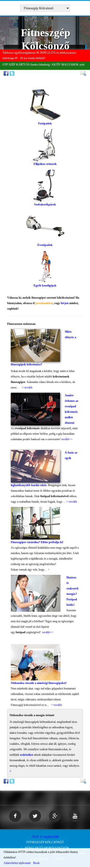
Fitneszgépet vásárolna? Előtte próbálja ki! (37, 542)
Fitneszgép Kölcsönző (45, 842)
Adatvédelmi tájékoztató (17, 863)
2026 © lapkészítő (45, 837)
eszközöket (26, 754)
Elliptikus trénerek (45, 164)
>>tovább (26, 387)
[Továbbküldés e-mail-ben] (82, 73)
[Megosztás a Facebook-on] (7, 73)
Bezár (36, 863)
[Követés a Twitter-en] (13, 73)
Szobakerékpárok (45, 204)
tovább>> (66, 439)
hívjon (65, 303)
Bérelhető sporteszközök (47, 848)
